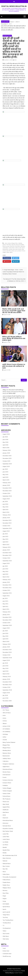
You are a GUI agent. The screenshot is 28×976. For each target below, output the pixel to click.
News (4, 871)
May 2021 (5, 604)
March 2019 (6, 674)
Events (4, 777)
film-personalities (20, 244)
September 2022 (7, 560)
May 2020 (5, 636)
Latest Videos (12, 247)
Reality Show (6, 885)
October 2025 (6, 461)
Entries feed (6, 951)
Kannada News (7, 826)
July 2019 (5, 663)
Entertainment (6, 774)
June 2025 (5, 472)
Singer (4, 896)
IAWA (4, 815)
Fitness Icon (6, 801)
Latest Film (6, 834)
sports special (6, 912)
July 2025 (5, 469)
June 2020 (5, 633)
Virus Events (6, 933)
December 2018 (7, 682)
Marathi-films (5, 249)
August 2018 (6, 692)
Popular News (6, 882)
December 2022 (7, 552)
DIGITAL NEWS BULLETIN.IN (14, 6)
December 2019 (7, 649)
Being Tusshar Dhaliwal (9, 742)
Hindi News (17, 246)
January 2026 (6, 453)
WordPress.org (7, 956)
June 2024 (5, 504)
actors (6, 243)
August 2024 (6, 498)
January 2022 (6, 582)
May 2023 (5, 539)
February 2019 (7, 676)
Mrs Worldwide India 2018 (10, 855)
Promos (23, 250)
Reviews (5, 890)
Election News (6, 772)
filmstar (4, 246)
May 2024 (5, 507)
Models (4, 852)
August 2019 (6, 660)
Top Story (5, 917)
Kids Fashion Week (8, 831)
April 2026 (5, 445)
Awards (5, 739)
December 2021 (7, 585)
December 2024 (7, 488)
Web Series (6, 939)
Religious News (7, 887)
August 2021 (6, 595)
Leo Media (5, 842)
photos (13, 250)
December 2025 (7, 455)
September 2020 (7, 625)
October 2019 (6, 655)
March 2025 (6, 480)
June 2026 (5, 439)
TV (3, 925)
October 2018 (6, 687)
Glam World (6, 804)
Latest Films (6, 836)
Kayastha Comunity (8, 828)
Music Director (18, 249)
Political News (6, 879)
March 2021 (6, 609)
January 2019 (6, 679)
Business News (7, 753)
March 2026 (6, 447)
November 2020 (7, 620)
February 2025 (7, 482)
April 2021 (5, 606)
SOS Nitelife (6, 904)
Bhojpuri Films (15, 243)
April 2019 (5, 671)
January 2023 (6, 550)
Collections (5, 761)
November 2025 (7, 458)
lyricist (23, 247)
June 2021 (5, 601)
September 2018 (7, 690)
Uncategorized (7, 928)
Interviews (5, 823)
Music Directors (7, 858)
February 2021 (7, 612)
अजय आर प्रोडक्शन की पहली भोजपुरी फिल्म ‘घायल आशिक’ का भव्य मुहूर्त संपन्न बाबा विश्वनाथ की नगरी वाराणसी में (13, 397)
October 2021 (6, 590)
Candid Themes (18, 972)
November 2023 (7, 523)
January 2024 (6, 517)
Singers (4, 252)
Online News (6, 874)
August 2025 (6, 466)
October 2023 (6, 525)
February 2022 (7, 579)
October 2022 (6, 558)
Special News (6, 906)
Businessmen (6, 756)
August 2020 (6, 628)
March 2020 (6, 641)
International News (8, 820)
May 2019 (5, 668)
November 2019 (7, 652)
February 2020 (7, 644)
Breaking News (7, 35)
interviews (23, 246)
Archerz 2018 (6, 726)
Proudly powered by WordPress (11, 970)
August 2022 (6, 563)
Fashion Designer (7, 791)
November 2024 (7, 490)
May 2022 (5, 571)
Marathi (5, 847)
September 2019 (7, 657)
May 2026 (5, 442)
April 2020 (5, 639)
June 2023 (5, 536)
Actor (4, 715)
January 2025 (6, 485)
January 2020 (6, 647)
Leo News (5, 844)
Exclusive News (7, 782)
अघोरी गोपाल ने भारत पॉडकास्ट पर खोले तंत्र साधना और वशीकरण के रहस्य (13, 366)
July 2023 (5, 533)
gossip (7, 246)
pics (16, 250)
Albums (5, 723)
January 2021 (6, 614)
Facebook (7, 258)
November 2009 (7, 700)
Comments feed (7, 953)
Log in (4, 948)
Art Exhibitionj (6, 731)
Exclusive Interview (8, 780)
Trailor (7, 252)
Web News (6, 936)
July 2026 (5, 437)
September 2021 (7, 593)
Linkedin (16, 261)
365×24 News (7, 712)
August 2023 (6, 531)
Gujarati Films (6, 807)
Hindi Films (12, 246)
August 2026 (6, 434)
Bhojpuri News (6, 747)
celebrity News (7, 758)
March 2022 (6, 577)
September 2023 (7, 528)
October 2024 (6, 493)
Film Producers (6, 799)
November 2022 (7, 555)
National (5, 861)
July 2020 (5, 630)
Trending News (7, 922)
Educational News (7, 769)
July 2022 (5, 566)
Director (4, 244)
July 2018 (5, 695)
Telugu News (6, 914)
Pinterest (7, 261)
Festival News (6, 796)
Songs (4, 901)
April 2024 (5, 509)
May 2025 (5, 474)
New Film (5, 869)
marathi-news (12, 249)
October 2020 (6, 622)
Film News (8, 244)
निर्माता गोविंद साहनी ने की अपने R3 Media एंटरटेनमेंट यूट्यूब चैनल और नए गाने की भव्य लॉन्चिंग (13, 311)
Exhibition (5, 785)
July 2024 (5, 501)
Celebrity (20, 243)
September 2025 (7, 463)
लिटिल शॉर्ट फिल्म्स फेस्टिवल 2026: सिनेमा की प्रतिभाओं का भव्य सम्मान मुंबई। (13, 338)
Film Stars (13, 244)
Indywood (5, 817)
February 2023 (7, 547)
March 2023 (6, 544)
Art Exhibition (6, 729)
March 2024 (6, 512)
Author (4, 737)
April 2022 (5, 574)
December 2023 (7, 520)
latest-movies (18, 247)
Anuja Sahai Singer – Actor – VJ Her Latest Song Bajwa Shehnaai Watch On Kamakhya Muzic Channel (13, 271)
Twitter (16, 258)
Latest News (5, 247)
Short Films (6, 893)
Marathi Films (6, 850)
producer (19, 250)
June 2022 (5, 569)
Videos (4, 931)
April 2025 (5, 477)
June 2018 (5, 698)
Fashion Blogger (7, 788)
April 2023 (5, 542)
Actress (9, 243)
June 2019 (5, 665)
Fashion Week (6, 793)
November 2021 (7, 587)
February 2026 (7, 450)
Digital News (6, 766)
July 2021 (5, 598)
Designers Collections (8, 764)
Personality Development (9, 877)
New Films (8, 250)
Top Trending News (8, 920)
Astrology (5, 734)
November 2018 (7, 684)
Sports (4, 909)
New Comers (6, 866)
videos (11, 252)
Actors (4, 718)
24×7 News (6, 710)
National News (7, 863)
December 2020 (7, 617)
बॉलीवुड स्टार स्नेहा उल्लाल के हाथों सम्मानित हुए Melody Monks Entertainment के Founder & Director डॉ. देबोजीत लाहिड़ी (14, 391)
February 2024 (7, 515)
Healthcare (6, 809)
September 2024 (7, 496)
